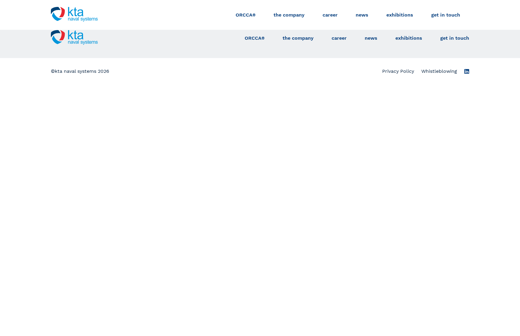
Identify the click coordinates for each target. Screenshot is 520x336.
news (362, 15)
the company (289, 15)
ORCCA (245, 15)
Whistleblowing (439, 71)
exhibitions (399, 15)
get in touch (445, 15)
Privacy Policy (398, 71)
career (330, 15)
